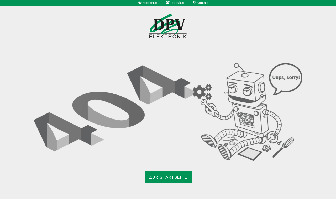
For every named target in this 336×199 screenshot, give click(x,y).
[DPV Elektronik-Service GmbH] (168, 26)
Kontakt (202, 3)
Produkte (177, 3)
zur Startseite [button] (168, 177)
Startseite (150, 3)
